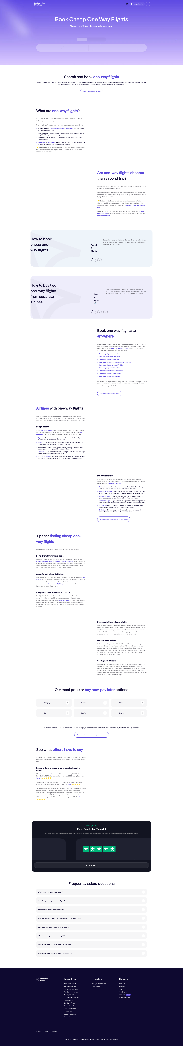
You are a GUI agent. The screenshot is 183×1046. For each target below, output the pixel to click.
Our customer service (71, 998)
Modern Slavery (124, 998)
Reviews (122, 986)
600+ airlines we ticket (119, 348)
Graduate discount (70, 1017)
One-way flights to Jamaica (109, 354)
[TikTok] (45, 1018)
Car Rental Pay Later (71, 989)
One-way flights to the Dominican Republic (115, 362)
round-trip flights (103, 216)
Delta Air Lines (104, 487)
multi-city (51, 142)
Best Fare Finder (69, 1003)
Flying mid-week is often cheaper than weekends (54, 561)
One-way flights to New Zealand (111, 371)
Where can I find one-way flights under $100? (55, 953)
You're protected (69, 995)
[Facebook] (37, 1018)
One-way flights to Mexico (109, 359)
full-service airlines (114, 483)
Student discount (70, 1014)
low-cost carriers (47, 430)
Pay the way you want (71, 992)
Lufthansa (103, 505)
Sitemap (54, 1031)
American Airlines (105, 491)
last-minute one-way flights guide (53, 584)
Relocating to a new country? (62, 129)
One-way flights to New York (109, 368)
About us (122, 984)
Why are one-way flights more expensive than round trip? (59, 918)
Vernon (39, 778)
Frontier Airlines (44, 456)
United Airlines (104, 496)
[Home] (39, 4)
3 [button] (105, 312)
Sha (80, 797)
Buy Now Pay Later (137, 294)
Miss (69, 784)
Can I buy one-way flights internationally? (53, 927)
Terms (46, 1031)
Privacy (38, 1031)
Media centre (123, 992)
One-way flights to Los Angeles (110, 373)
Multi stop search (70, 1009)
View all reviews (90, 865)
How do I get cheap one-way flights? (51, 901)
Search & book (69, 1006)
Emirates (102, 510)
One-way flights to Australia (109, 376)
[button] (148, 4)
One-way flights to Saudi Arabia (111, 365)
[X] (41, 1018)
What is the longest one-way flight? (51, 936)
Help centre (96, 986)
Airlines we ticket (70, 984)
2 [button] (99, 260)
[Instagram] (49, 1018)
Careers (122, 995)
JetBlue (41, 452)
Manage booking (138, 4)
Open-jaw (41, 142)
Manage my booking (99, 984)
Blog (120, 989)
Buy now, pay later (70, 986)
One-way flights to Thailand (109, 357)
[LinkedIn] (53, 1018)
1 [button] (93, 260)
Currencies (68, 1011)
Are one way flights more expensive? (51, 910)
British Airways (104, 501)
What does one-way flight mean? (50, 892)
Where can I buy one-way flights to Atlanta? (54, 945)
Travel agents (68, 1000)
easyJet (41, 442)
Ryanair (41, 438)
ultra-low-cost (63, 600)
